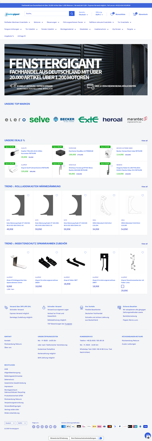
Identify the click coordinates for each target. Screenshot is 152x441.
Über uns (7, 347)
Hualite (23, 148)
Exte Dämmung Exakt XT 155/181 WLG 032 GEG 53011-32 (18, 224)
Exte (8, 220)
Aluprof (24, 165)
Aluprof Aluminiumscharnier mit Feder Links (132, 281)
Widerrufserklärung (11, 413)
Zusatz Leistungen (129, 344)
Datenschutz (9, 379)
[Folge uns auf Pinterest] (46, 426)
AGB (6, 369)
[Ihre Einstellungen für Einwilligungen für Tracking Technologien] (148, 437)
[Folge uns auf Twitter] (38, 426)
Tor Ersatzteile (123, 22)
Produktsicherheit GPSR (13, 396)
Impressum (8, 386)
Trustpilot (68, 324)
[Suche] (72, 13)
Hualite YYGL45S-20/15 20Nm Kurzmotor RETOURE (31, 152)
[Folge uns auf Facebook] (33, 426)
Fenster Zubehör (47, 29)
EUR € (20, 423)
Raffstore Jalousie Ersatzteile (100, 22)
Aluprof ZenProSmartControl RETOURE (35, 168)
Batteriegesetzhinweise (13, 376)
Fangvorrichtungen (11, 29)
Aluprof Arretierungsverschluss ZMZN (46, 281)
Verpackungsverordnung (13, 402)
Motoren (37, 22)
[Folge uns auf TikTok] (54, 426)
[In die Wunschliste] (16, 149)
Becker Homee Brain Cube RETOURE (129, 151)
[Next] (147, 118)
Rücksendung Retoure (13, 344)
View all (145, 141)
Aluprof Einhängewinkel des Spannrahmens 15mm (17, 281)
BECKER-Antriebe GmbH (125, 148)
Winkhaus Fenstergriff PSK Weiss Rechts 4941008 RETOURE (81, 169)
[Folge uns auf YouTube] (50, 426)
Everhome (72, 148)
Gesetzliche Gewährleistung (15, 383)
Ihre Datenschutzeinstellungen (83, 438)
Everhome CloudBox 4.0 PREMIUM (81, 151)
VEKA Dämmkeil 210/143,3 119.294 (102, 224)
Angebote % (9, 36)
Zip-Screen (116, 29)
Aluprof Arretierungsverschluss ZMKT (104, 281)
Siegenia (119, 165)
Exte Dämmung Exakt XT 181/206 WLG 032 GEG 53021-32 (47, 224)
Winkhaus (72, 165)
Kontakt (7, 340)
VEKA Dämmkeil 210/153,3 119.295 (130, 224)
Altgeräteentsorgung (12, 372)
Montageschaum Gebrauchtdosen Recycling (14, 391)
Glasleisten (84, 29)
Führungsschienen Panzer (73, 22)
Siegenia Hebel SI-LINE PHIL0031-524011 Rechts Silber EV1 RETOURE (129, 169)
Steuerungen (52, 22)
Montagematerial (66, 29)
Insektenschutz (100, 29)
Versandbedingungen (12, 406)
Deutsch (8, 423)
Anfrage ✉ (22, 36)
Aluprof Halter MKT (71, 280)
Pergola (130, 29)
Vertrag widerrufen (11, 409)
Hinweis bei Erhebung (59, 438)
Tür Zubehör (30, 29)
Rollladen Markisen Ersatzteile (16, 22)
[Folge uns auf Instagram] (42, 426)
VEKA (94, 220)
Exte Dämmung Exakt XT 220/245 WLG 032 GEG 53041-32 (75, 224)
